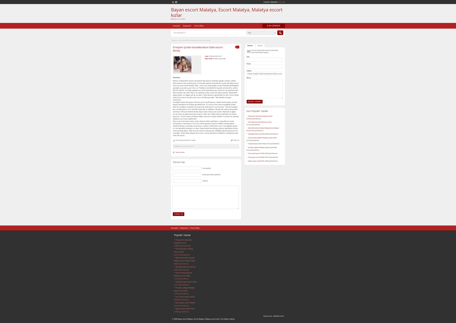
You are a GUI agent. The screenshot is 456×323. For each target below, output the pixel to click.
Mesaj (249, 78)
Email (248, 64)
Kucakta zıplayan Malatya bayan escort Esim (262, 147)
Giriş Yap (281, 2)
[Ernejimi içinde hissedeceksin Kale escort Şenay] (187, 64)
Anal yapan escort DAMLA (256, 157)
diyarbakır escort (278, 316)
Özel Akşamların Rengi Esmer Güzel (260, 122)
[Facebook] (176, 2)
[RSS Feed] (173, 2)
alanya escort (267, 316)
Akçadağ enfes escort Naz (256, 134)
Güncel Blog (198, 26)
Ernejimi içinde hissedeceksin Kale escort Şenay (198, 48)
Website (205, 181)
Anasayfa (176, 26)
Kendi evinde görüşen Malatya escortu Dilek (262, 138)
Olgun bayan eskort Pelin (256, 161)
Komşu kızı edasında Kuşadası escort (260, 116)
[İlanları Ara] (280, 32)
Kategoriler (187, 26)
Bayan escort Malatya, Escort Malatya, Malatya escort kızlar (227, 12)
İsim (248, 57)
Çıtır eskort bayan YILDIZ (256, 153)
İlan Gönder (273, 26)
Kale (179, 40)
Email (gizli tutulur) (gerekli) (211, 174)
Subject (249, 71)
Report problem (180, 152)
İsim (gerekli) (207, 168)
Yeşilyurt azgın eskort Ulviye (257, 144)
